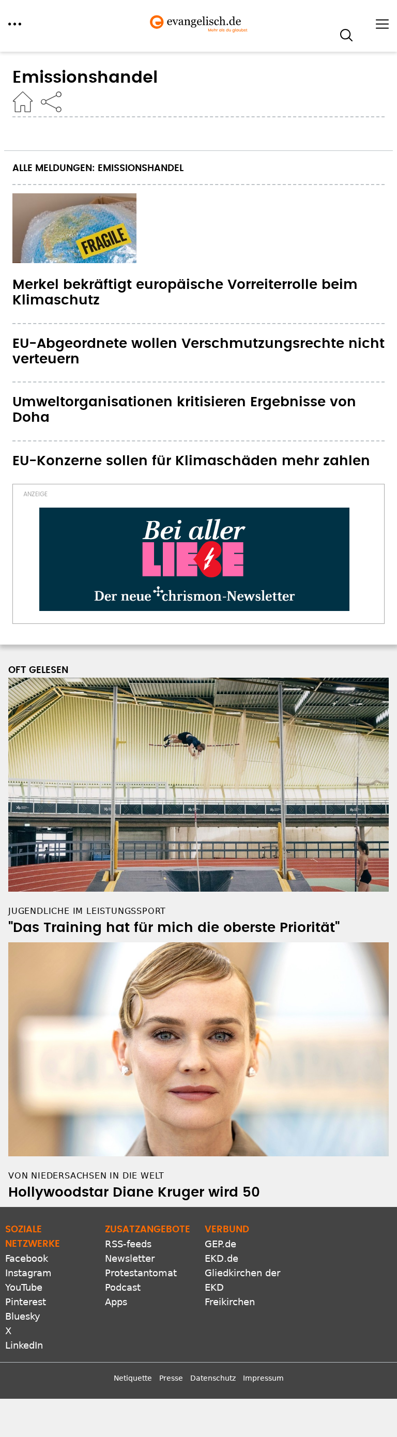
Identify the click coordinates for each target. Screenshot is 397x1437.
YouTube (23, 1287)
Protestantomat (141, 1272)
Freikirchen (230, 1301)
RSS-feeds (128, 1244)
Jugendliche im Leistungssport (87, 911)
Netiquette (133, 1378)
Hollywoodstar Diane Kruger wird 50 (134, 1192)
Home (22, 101)
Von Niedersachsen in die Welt (86, 1176)
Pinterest (25, 1301)
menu (14, 24)
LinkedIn (24, 1345)
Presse (171, 1378)
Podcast (123, 1287)
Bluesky (22, 1316)
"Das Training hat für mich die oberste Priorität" (174, 928)
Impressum (263, 1378)
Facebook (26, 1258)
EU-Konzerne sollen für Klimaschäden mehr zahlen (191, 461)
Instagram (28, 1272)
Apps (116, 1301)
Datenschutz (213, 1378)
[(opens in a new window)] (194, 559)
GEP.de (220, 1244)
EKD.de (221, 1258)
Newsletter (130, 1258)
